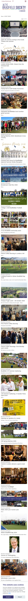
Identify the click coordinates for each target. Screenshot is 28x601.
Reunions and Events (5, 38)
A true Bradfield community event (11, 230)
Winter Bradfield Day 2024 (9, 532)
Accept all (8, 596)
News (2, 16)
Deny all (20, 596)
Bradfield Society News (6, 62)
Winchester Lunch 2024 (8, 578)
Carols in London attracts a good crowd (13, 464)
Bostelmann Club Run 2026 (9, 185)
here (9, 593)
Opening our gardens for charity (10, 418)
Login (10, 1)
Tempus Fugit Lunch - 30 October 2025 (13, 300)
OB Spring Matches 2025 (8, 441)
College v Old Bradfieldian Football (11, 208)
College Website (5, 1)
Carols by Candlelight (7, 487)
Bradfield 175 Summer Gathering (11, 371)
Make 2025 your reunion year (10, 509)
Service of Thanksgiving (8, 555)
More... (2, 43)
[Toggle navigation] (25, 1)
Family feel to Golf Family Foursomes (12, 88)
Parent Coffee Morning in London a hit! (12, 253)
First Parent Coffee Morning (9, 323)
